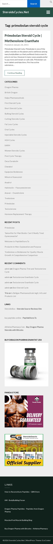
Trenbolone (10, 198)
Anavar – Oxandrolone (14, 193)
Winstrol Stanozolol (13, 177)
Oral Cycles (10, 129)
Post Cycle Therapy (13, 156)
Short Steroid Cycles (13, 108)
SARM (7, 145)
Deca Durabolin (11, 161)
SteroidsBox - (11, 309)
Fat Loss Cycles (11, 124)
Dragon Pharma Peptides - (15, 509)
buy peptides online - (14, 318)
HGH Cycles (10, 140)
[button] (51, 2)
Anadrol (8, 182)
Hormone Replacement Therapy (18, 214)
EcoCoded (46, 540)
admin (7, 269)
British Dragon (11, 92)
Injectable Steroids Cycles (16, 135)
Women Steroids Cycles (15, 150)
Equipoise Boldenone (14, 172)
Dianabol (8, 166)
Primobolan (10, 203)
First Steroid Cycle (13, 103)
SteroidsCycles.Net (16, 12)
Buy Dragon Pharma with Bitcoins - (19, 529)
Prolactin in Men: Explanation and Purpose (23, 247)
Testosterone (10, 209)
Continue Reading (14, 73)
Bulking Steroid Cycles (14, 114)
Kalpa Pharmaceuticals (14, 98)
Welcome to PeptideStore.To (17, 241)
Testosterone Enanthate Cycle (26, 277)
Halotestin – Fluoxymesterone (18, 188)
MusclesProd (10, 520)
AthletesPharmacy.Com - (15, 327)
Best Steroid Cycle (20, 288)
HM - (7, 500)
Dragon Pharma (11, 87)
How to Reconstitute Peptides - (18, 492)
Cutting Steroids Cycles (15, 119)
